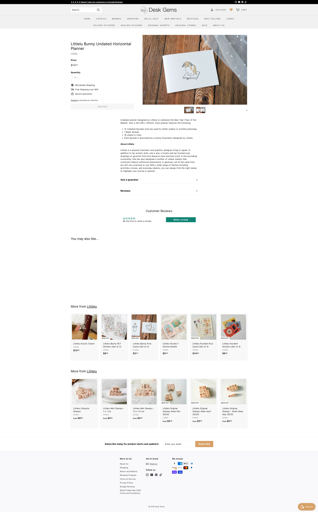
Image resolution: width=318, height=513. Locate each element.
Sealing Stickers (131, 25)
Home (87, 19)
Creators (133, 19)
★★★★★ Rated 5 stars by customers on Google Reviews (97, 2)
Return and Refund (128, 471)
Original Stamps (185, 25)
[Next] (245, 110)
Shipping (74, 100)
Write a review (180, 219)
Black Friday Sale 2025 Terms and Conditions (130, 491)
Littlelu (74, 53)
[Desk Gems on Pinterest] (156, 474)
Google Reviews (127, 486)
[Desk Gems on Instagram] (147, 474)
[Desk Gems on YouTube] (151, 474)
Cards (230, 19)
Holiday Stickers (104, 25)
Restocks (193, 19)
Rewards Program (128, 475)
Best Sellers (212, 19)
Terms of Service (128, 479)
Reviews (125, 190)
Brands (116, 19)
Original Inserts (159, 25)
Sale (204, 25)
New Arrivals (173, 19)
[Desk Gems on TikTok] (160, 474)
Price (73, 60)
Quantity (75, 72)
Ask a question (129, 179)
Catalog (101, 19)
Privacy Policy (126, 483)
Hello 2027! (151, 19)
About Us (219, 25)
